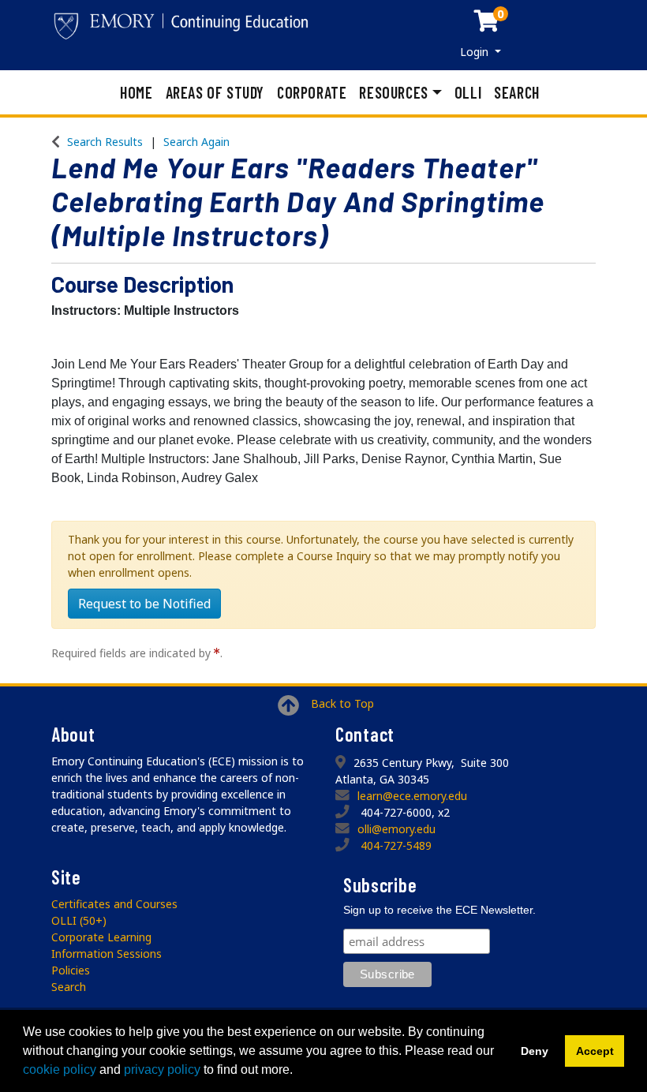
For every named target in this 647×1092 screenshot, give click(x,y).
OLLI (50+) (79, 920)
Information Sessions (106, 953)
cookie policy (59, 1069)
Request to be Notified (144, 603)
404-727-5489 (396, 845)
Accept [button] (595, 1051)
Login (476, 51)
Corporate (311, 92)
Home (136, 92)
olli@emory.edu (396, 828)
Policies (70, 970)
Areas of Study (215, 92)
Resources (393, 92)
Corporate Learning (101, 936)
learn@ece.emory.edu (412, 795)
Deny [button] (534, 1051)
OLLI (467, 92)
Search (517, 92)
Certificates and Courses (114, 903)
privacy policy (162, 1069)
